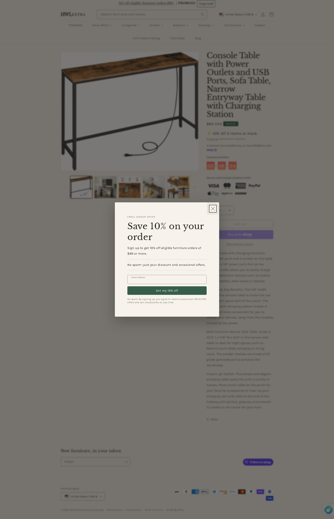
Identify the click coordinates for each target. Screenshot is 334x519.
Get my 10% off (167, 290)
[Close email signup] (213, 208)
